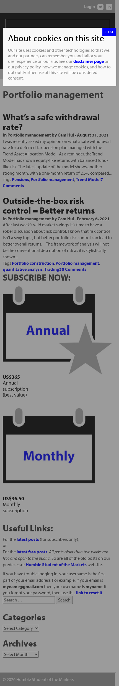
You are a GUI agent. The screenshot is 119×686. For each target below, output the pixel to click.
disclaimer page (88, 61)
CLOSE (109, 32)
